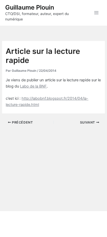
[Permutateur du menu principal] (96, 12)
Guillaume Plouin (29, 7)
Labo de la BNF (33, 86)
